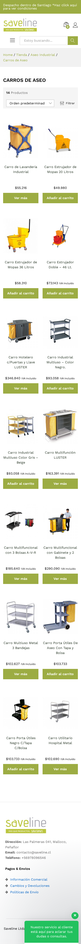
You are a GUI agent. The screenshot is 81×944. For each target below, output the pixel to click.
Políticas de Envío (24, 892)
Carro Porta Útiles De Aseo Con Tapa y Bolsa (60, 648)
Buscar (73, 40)
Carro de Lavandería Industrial (20, 169)
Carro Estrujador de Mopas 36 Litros (21, 264)
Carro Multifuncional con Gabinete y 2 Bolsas (60, 553)
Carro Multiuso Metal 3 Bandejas (21, 645)
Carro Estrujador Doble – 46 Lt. (60, 264)
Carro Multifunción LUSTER (60, 455)
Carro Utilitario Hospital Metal (60, 740)
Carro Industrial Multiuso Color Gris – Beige (20, 457)
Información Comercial (28, 879)
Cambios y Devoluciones (29, 886)
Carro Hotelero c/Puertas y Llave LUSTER (21, 362)
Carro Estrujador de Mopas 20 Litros (60, 169)
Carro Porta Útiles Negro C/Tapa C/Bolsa (21, 743)
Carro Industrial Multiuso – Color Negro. (60, 362)
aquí (73, 5)
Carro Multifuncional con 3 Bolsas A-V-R (21, 550)
